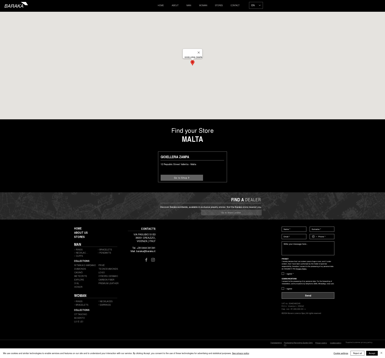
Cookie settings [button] (341, 353)
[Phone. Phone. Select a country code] (315, 236)
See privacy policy (240, 353)
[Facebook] (146, 259)
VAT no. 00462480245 (291, 303)
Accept (372, 353)
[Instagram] (153, 259)
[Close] (381, 353)
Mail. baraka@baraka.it (143, 251)
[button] (188, 5)
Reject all (357, 353)
